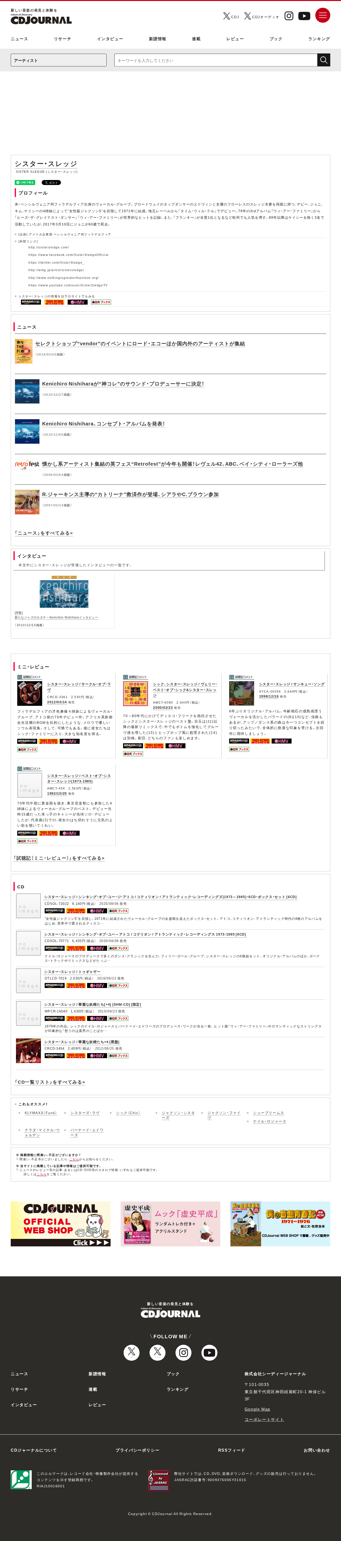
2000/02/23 (163, 707)
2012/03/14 (57, 701)
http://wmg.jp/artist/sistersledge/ (56, 270)
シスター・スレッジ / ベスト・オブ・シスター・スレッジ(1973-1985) (79, 778)
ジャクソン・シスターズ (178, 1115)
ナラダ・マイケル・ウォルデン (42, 1132)
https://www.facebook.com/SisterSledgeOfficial (68, 254)
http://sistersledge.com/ (48, 247)
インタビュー (110, 38)
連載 (196, 38)
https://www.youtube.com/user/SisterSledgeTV (68, 285)
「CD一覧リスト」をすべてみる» (50, 1081)
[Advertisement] (170, 116)
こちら (74, 1159)
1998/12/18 (269, 696)
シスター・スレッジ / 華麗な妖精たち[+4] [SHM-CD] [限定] (92, 1004)
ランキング (319, 38)
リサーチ (62, 38)
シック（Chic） (128, 1112)
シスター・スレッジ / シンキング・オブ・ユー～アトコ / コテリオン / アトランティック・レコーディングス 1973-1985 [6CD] (145, 934)
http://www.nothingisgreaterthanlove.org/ (63, 277)
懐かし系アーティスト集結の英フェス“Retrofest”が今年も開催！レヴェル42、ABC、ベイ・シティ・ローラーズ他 (172, 463)
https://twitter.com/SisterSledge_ (56, 262)
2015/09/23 (107, 1011)
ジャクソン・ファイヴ (224, 1115)
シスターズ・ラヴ (85, 1112)
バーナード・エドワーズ (87, 1132)
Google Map (257, 1409)
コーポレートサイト (264, 1419)
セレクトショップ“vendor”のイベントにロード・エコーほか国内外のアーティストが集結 (140, 343)
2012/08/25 (104, 1048)
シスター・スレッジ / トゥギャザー (72, 971)
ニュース (19, 38)
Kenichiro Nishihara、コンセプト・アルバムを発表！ (103, 423)
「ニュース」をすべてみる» (44, 532)
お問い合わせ (317, 1450)
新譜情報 (158, 38)
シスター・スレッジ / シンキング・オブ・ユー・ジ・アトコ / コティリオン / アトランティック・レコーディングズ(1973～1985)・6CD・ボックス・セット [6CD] (170, 896)
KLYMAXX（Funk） (41, 1112)
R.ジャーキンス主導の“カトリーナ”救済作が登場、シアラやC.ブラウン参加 (130, 494)
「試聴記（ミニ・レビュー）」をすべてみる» (59, 857)
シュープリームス (268, 1112)
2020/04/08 (109, 940)
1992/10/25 (57, 793)
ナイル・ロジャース (269, 1121)
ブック (276, 38)
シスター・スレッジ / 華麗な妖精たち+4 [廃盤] (82, 1041)
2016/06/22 (106, 978)
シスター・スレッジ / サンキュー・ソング (292, 683)
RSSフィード (231, 1450)
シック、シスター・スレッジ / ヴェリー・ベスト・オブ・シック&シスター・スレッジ (185, 689)
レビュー (235, 38)
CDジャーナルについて (34, 1450)
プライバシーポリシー (138, 1450)
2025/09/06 (109, 903)
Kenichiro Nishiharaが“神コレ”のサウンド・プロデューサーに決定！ (123, 383)
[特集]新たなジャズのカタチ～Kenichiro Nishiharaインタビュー (56, 614)
